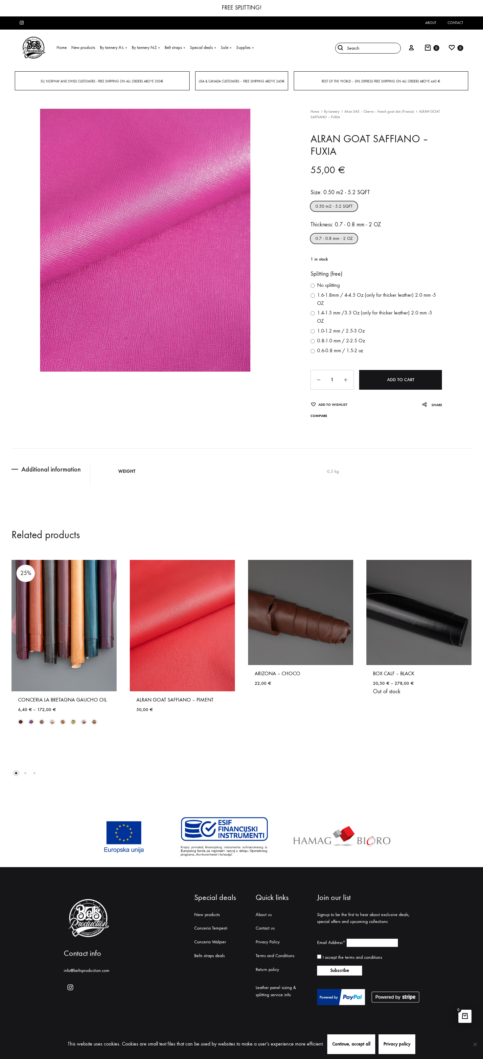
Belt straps (175, 47)
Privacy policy (396, 1044)
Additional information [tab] (51, 469)
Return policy (267, 969)
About (430, 23)
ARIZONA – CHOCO (277, 673)
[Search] (366, 48)
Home (62, 47)
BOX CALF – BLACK (393, 673)
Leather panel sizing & (276, 987)
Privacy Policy (268, 942)
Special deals (203, 47)
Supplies (245, 47)
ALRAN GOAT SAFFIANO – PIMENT (175, 700)
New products (83, 47)
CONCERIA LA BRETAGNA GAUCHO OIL (62, 700)
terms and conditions (363, 957)
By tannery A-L (113, 47)
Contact (455, 23)
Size (340, 192)
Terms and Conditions (275, 955)
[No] (475, 1044)
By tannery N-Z (146, 47)
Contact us (265, 928)
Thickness (345, 224)
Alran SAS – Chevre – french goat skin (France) (379, 111)
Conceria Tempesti (210, 928)
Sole (226, 47)
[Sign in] (411, 47)
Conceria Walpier (210, 942)
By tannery (331, 111)
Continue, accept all (351, 1044)
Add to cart (400, 379)
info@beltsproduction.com (86, 970)
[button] (333, 206)
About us (264, 914)
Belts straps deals (209, 955)
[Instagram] (70, 987)
